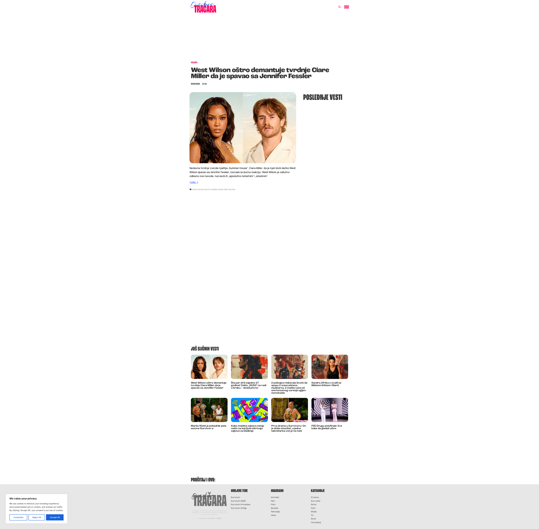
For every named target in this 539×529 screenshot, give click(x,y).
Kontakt (275, 497)
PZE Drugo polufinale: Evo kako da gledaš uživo (326, 427)
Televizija (275, 512)
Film (273, 501)
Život (313, 519)
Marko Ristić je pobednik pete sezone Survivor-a (208, 427)
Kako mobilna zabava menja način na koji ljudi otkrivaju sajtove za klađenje (247, 428)
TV (312, 515)
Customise (18, 517)
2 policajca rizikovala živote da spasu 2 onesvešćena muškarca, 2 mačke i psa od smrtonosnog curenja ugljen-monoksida (289, 388)
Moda (314, 512)
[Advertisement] (269, 38)
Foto (273, 505)
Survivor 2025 (238, 501)
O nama (315, 497)
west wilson (229, 189)
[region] (36, 508)
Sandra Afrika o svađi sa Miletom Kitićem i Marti (326, 384)
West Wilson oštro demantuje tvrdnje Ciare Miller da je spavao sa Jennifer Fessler (208, 385)
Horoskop (316, 523)
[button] (340, 7)
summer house (216, 189)
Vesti (273, 515)
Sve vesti (315, 501)
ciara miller (197, 189)
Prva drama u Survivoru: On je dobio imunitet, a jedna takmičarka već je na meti (288, 428)
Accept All (55, 517)
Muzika (274, 508)
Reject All (36, 517)
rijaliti (207, 189)
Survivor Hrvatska (240, 505)
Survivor (235, 497)
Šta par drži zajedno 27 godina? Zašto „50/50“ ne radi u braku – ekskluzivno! (248, 385)
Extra (313, 505)
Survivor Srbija (239, 508)
